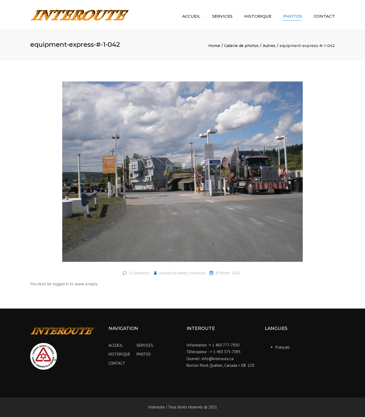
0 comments (139, 272)
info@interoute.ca (218, 358)
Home (214, 45)
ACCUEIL (191, 16)
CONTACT (324, 16)
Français (282, 347)
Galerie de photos (241, 45)
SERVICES (222, 16)
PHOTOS (292, 16)
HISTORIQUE (257, 16)
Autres (269, 45)
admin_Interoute (191, 272)
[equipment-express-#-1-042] (182, 173)
